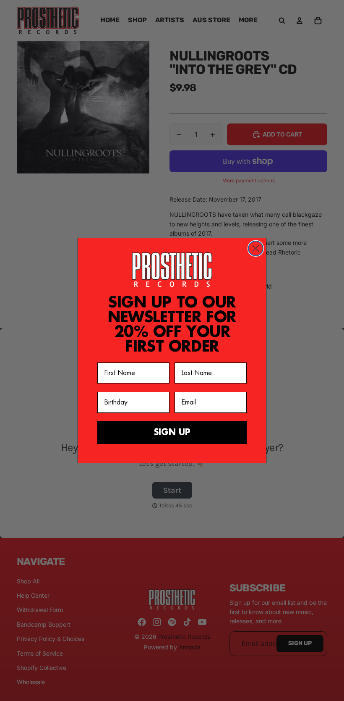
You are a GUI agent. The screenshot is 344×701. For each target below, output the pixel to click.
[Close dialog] (255, 248)
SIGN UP (172, 432)
